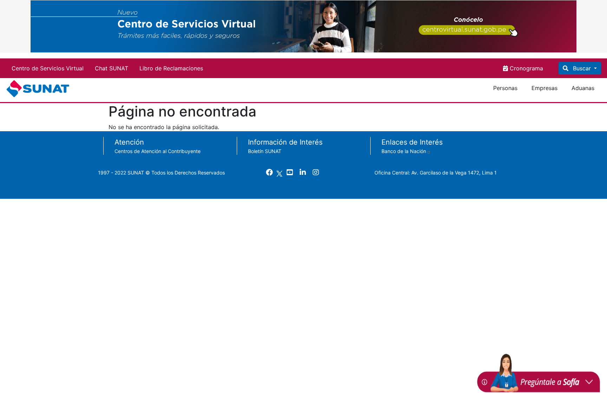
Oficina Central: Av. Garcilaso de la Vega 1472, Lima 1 (435, 173)
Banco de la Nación (403, 151)
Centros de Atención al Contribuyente (158, 151)
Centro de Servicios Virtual (48, 68)
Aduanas (583, 87)
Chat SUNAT (111, 68)
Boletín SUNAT (264, 151)
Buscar (582, 68)
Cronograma (525, 68)
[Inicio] (39, 88)
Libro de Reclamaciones (171, 68)
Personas (505, 87)
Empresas (544, 87)
